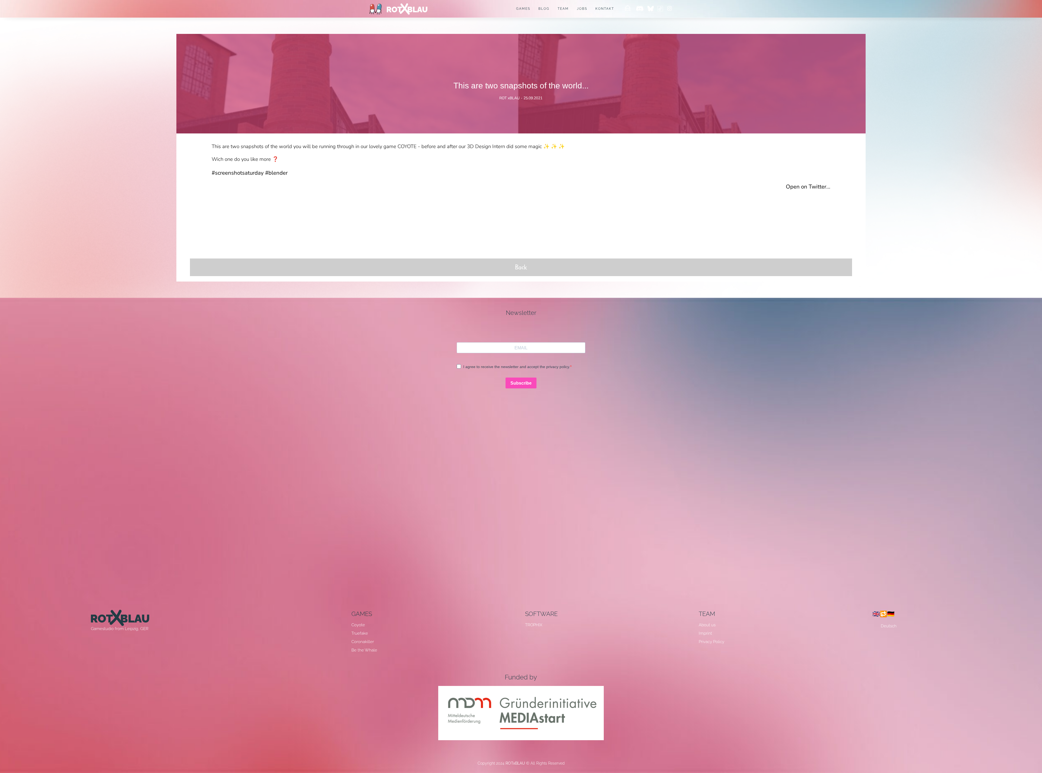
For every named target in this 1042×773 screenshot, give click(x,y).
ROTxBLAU (515, 763)
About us (707, 624)
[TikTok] (660, 9)
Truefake (359, 633)
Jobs (582, 9)
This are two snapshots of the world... (521, 85)
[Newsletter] (627, 9)
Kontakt (604, 9)
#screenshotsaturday (238, 173)
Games (523, 9)
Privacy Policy (711, 641)
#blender (276, 173)
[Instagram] (669, 9)
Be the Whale (364, 650)
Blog (543, 9)
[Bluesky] (651, 9)
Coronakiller (362, 641)
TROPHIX (533, 624)
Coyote (358, 624)
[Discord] (640, 9)
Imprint (705, 633)
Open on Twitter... (808, 186)
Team (563, 9)
